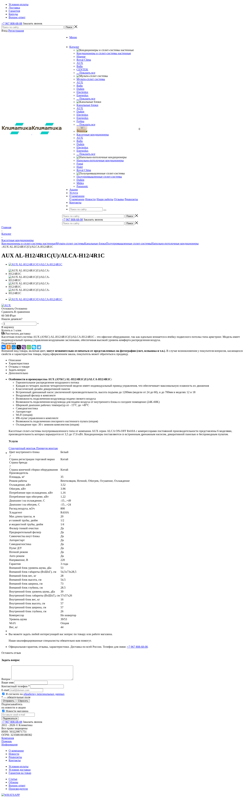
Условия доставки (20, 769)
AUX (80, 63)
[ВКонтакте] (3, 347)
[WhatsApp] (29, 347)
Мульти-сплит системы (91, 79)
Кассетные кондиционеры (93, 134)
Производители (18, 788)
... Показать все (86, 72)
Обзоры (13, 782)
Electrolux (82, 92)
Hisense (81, 56)
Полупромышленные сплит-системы (99, 176)
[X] (19, 347)
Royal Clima (84, 170)
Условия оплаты (18, 766)
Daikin (80, 88)
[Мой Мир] (14, 347)
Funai (80, 163)
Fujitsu (80, 121)
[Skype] (34, 347)
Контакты (15, 760)
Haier (80, 166)
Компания (7, 738)
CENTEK (82, 69)
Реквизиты (131, 199)
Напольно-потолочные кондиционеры (100, 160)
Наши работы (105, 199)
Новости (90, 199)
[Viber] (24, 347)
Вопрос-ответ (17, 785)
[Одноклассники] (8, 347)
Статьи (13, 779)
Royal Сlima (84, 59)
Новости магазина (16, 711)
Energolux (82, 95)
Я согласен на (35, 694)
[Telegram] (39, 347)
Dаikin (80, 111)
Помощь (6, 741)
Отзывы (119, 199)
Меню (73, 37)
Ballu (80, 66)
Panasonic (82, 186)
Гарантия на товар (20, 772)
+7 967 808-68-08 (11, 23)
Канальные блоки (87, 105)
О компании (76, 199)
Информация (9, 744)
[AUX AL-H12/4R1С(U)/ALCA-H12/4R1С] (35, 264)
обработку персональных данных (43, 694)
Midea (80, 183)
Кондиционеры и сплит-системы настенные (104, 53)
